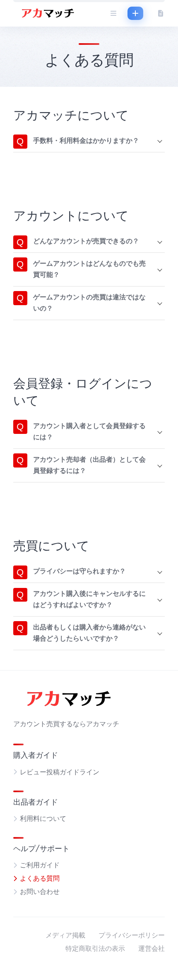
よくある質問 (40, 878)
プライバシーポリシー (132, 935)
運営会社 (151, 948)
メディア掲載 (65, 935)
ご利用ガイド (40, 865)
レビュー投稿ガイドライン (59, 772)
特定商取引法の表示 (95, 948)
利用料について (43, 818)
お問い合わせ (40, 891)
